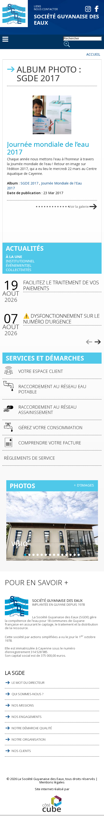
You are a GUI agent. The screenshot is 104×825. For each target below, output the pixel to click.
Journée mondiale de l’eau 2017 (48, 148)
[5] (42, 555)
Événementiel (18, 265)
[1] (25, 555)
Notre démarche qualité (32, 728)
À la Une (14, 256)
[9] (58, 555)
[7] (50, 555)
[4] (38, 555)
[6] (46, 555)
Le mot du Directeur (28, 682)
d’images (85, 485)
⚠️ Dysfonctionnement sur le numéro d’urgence (61, 318)
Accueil (93, 54)
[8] (54, 555)
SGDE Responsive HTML (52, 804)
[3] (33, 555)
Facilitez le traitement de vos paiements (61, 285)
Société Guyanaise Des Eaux (66, 19)
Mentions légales (52, 782)
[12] (70, 555)
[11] (66, 555)
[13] (75, 555)
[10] (62, 555)
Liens (37, 6)
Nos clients (21, 751)
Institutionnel (20, 261)
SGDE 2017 (29, 183)
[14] (79, 555)
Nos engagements (27, 717)
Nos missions (23, 705)
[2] (29, 555)
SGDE (13, 14)
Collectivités (18, 269)
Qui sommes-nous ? (27, 694)
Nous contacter (46, 9)
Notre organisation (28, 739)
